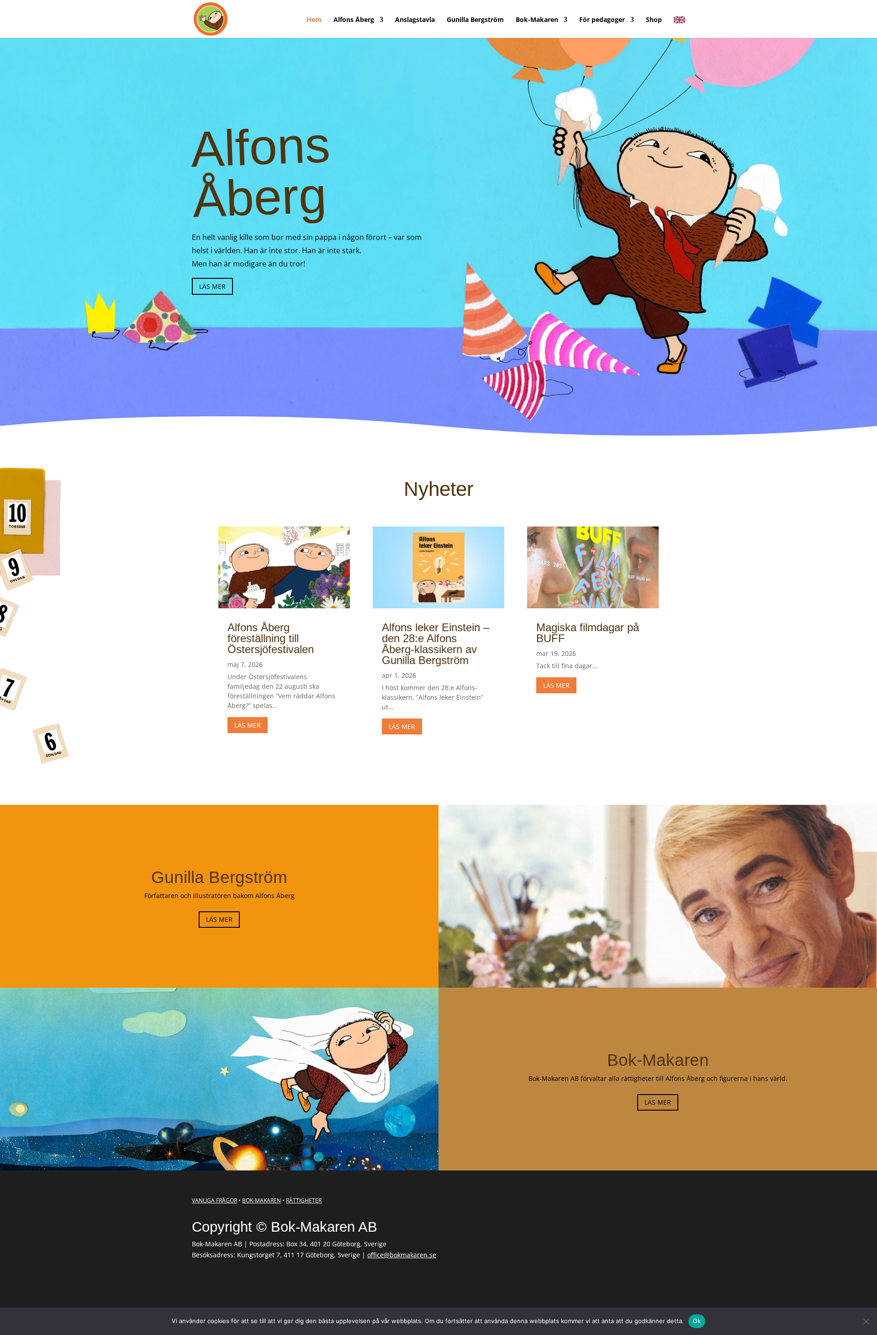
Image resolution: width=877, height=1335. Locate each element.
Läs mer (212, 286)
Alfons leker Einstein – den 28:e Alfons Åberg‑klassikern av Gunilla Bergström (435, 643)
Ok (697, 1320)
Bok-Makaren (537, 20)
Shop (654, 20)
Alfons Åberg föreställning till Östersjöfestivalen (270, 638)
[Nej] (865, 1321)
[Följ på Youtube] (254, 1284)
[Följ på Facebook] (197, 1284)
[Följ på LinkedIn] (235, 1284)
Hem (314, 20)
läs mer (247, 725)
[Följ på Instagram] (216, 1284)
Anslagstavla (415, 20)
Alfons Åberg (353, 20)
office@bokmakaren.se (401, 1254)
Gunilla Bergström (475, 20)
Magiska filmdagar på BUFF (587, 632)
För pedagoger (602, 20)
